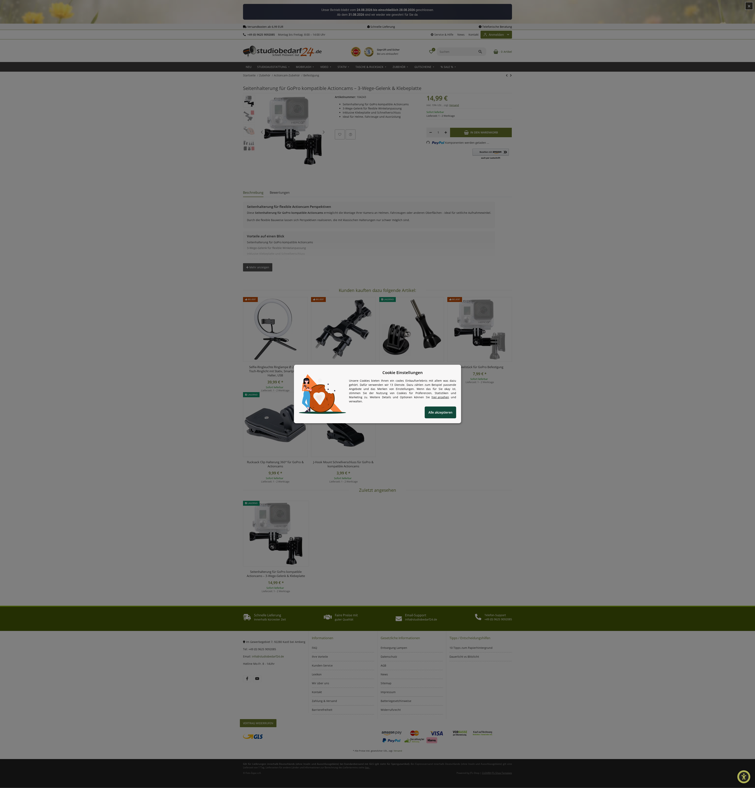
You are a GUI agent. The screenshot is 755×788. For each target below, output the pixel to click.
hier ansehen (440, 397)
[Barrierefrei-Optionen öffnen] (743, 776)
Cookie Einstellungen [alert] (402, 372)
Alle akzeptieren (440, 412)
